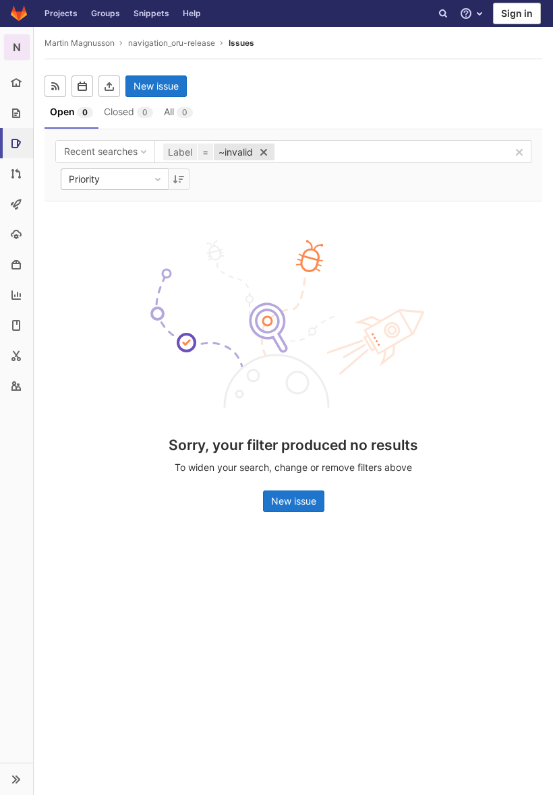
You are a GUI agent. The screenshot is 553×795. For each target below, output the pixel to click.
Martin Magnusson (80, 43)
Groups (105, 13)
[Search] (443, 13)
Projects (61, 13)
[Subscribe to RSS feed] (55, 86)
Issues (241, 43)
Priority (84, 179)
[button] (16, 779)
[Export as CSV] (109, 86)
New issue (156, 86)
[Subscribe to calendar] (82, 86)
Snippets (151, 13)
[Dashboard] (18, 13)
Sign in (517, 13)
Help (192, 13)
